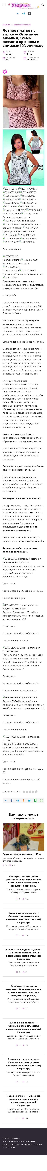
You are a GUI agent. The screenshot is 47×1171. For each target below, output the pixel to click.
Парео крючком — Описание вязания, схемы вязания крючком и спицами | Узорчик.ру (23, 1100)
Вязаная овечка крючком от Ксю (22, 854)
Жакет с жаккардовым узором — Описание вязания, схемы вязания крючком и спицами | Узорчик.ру (23, 954)
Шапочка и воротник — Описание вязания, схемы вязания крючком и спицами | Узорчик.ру (23, 1027)
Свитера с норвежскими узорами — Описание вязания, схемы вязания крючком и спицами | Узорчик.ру (23, 881)
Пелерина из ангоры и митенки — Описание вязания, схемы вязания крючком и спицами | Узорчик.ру (23, 991)
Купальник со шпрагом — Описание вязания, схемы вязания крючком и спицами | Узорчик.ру (23, 918)
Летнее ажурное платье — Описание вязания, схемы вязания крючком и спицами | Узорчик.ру (23, 1064)
